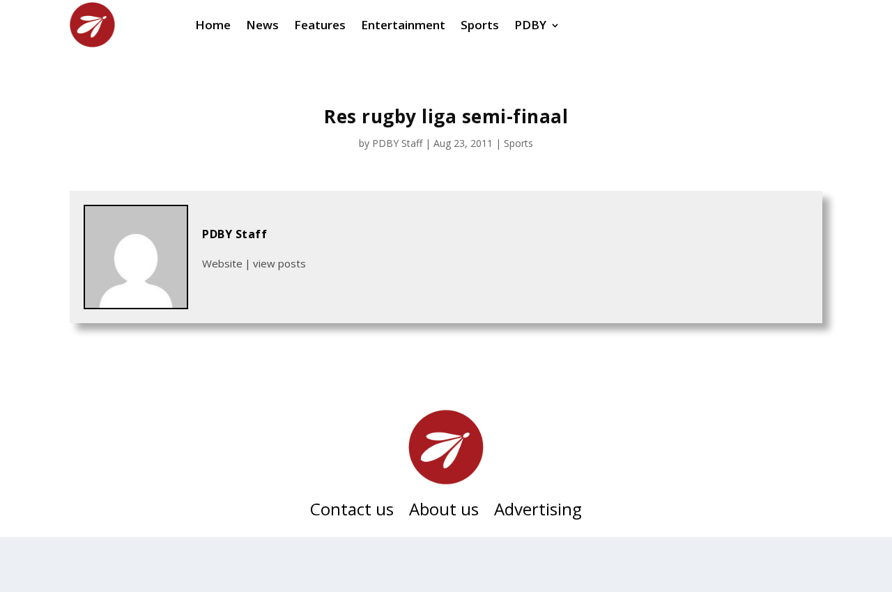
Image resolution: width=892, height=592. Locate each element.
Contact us (352, 512)
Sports (518, 143)
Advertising (538, 512)
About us (444, 512)
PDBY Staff (397, 143)
